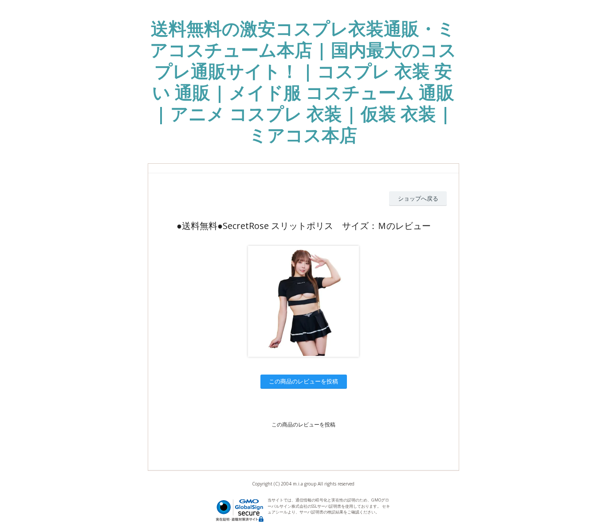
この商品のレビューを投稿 (303, 381)
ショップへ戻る (418, 198)
